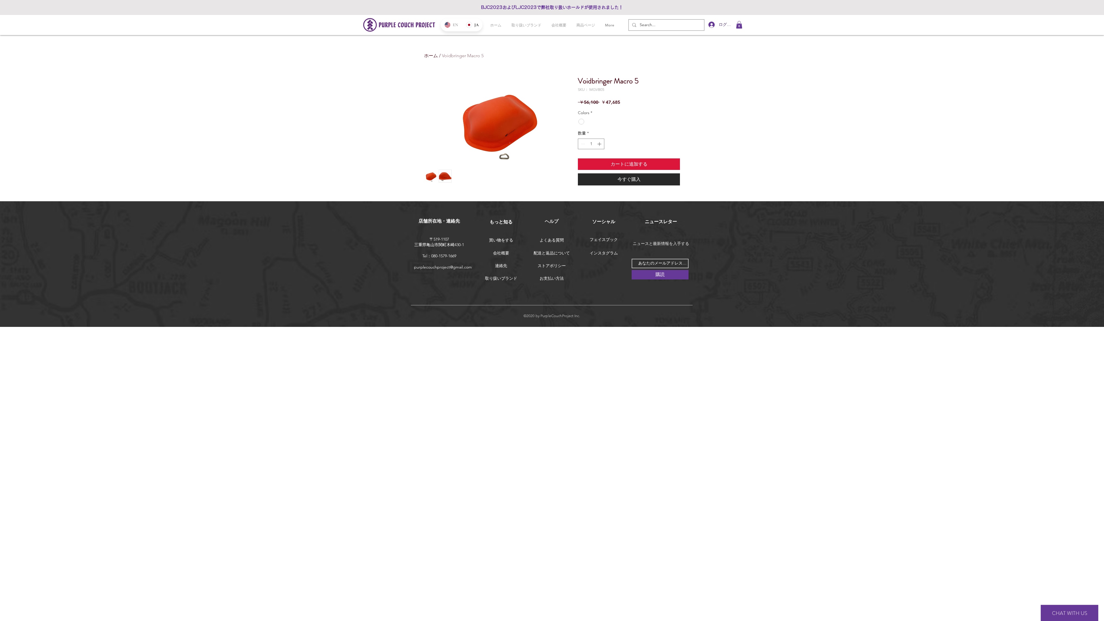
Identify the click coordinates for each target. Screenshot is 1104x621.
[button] (739, 24)
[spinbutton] (591, 144)
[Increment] (599, 144)
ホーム (431, 55)
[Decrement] (582, 144)
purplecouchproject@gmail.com (443, 267)
